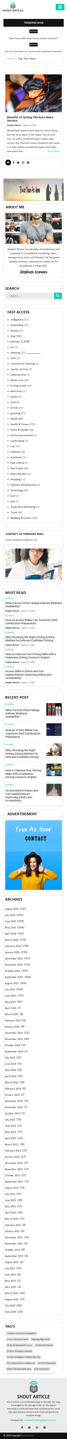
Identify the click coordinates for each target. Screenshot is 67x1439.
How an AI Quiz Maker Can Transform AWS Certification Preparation (33, 52)
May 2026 (10, 927)
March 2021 (11, 1293)
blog (16, 336)
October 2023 (12, 1113)
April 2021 (10, 1287)
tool (14, 496)
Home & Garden (22, 430)
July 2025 (10, 989)
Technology (19, 490)
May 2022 (10, 1206)
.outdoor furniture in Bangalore (21, 1333)
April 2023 (10, 1138)
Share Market (20, 474)
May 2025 (10, 1002)
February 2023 (13, 1150)
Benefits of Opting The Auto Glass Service (30, 119)
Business (33, 31)
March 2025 (11, 1014)
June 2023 (10, 1126)
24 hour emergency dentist (19, 1351)
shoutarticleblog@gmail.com (40, 1420)
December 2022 (14, 1163)
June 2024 (10, 1064)
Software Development (25, 485)
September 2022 (14, 1181)
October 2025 (12, 971)
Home (10, 58)
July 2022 (10, 1194)
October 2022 (12, 1175)
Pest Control (19, 463)
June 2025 (10, 995)
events (15, 396)
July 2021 (10, 1268)
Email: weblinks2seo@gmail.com (21, 540)
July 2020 (10, 1305)
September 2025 (14, 977)
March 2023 (11, 1144)
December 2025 (14, 958)
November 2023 (14, 1107)
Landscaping (19, 441)
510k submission (41, 1369)
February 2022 (13, 1225)
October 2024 (12, 1045)
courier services (21, 369)
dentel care (19, 380)
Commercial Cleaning (24, 363)
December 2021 (14, 1237)
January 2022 (12, 1231)
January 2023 (12, 1157)
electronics (18, 391)
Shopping (18, 479)
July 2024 (10, 1057)
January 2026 (12, 952)
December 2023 (14, 1101)
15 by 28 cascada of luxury (19, 1345)
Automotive (19, 325)
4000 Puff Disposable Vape (19, 1369)
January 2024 (12, 1095)
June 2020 (10, 1312)
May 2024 (10, 1070)
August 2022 (12, 1188)
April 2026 (10, 933)
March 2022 (11, 1219)
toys (14, 501)
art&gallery (19, 319)
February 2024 (13, 1088)
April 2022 (10, 1212)
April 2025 (10, 1008)
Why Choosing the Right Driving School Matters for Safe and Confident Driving (29, 638)
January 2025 (12, 1026)
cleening (17, 352)
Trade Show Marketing (24, 507)
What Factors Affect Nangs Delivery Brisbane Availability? (33, 39)
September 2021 (14, 1256)
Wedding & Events (23, 518)
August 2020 (12, 1299)
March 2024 (11, 1082)
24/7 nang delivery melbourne (21, 1363)
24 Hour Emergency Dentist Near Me (23, 1357)
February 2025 (13, 1020)
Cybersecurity (20, 374)
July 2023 (10, 1119)
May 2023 (10, 1132)
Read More (54, 151)
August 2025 (12, 983)
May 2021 (10, 1281)
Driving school (20, 385)
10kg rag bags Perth (40, 1339)
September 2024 (14, 1051)
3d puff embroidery (47, 1363)
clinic (15, 358)
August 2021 (12, 1262)
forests (16, 407)
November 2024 (14, 1039)
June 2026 (10, 921)
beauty (16, 330)
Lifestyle (17, 452)
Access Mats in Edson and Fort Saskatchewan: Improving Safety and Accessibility (28, 674)
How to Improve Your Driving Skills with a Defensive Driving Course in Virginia (30, 655)
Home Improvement (23, 435)
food (14, 402)
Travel (16, 512)
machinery (18, 457)
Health (16, 419)
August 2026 (12, 909)
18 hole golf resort (44, 1345)
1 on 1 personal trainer (17, 1339)
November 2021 (14, 1243)
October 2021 (12, 1250)
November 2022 (14, 1169)
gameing (17, 413)
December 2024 (14, 1033)
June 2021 (10, 1274)
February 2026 (13, 946)
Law (15, 446)
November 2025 (14, 964)
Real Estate (19, 468)
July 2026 (10, 915)
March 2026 (11, 940)
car (14, 347)
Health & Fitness (22, 424)
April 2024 (10, 1076)
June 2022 (10, 1200)
